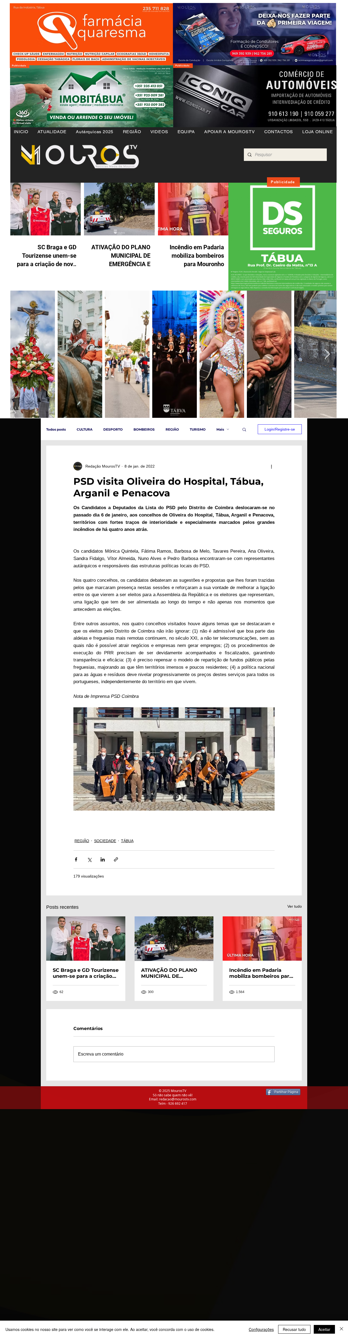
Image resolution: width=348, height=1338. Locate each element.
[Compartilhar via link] (116, 859)
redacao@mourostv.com (177, 1099)
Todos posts (56, 429)
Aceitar (324, 1329)
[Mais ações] (271, 466)
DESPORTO (113, 429)
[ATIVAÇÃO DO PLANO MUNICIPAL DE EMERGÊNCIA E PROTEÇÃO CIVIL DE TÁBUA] (174, 938)
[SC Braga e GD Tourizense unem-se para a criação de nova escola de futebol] (85, 938)
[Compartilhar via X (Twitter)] (89, 859)
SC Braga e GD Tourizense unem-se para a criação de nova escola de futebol (86, 973)
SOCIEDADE (105, 841)
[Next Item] (327, 354)
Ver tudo (294, 906)
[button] (131, 131)
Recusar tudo (294, 1329)
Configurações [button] (261, 1329)
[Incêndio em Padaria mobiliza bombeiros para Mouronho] (262, 938)
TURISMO (198, 429)
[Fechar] (341, 1329)
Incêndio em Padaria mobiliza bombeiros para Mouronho (260, 973)
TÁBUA (127, 841)
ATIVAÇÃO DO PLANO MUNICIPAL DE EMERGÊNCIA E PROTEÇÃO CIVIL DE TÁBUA (169, 973)
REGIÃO (172, 429)
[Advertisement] (163, 1147)
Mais (220, 429)
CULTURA (84, 429)
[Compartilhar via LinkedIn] (102, 859)
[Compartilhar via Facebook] (76, 859)
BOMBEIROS (144, 429)
